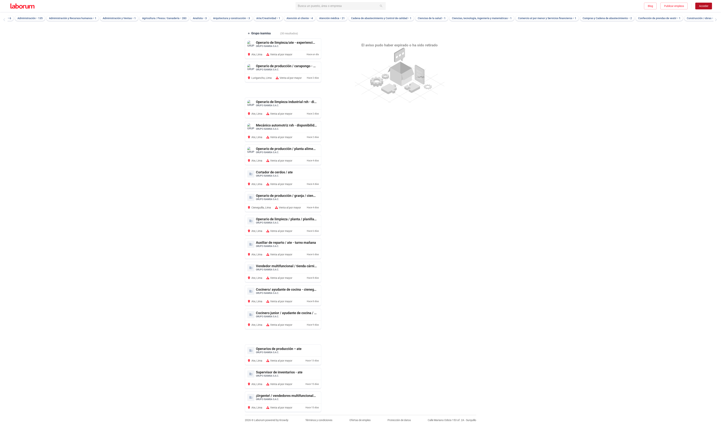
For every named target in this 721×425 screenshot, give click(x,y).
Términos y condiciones (318, 420)
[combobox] (341, 6)
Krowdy (283, 420)
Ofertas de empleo (360, 420)
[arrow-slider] (5, 19)
